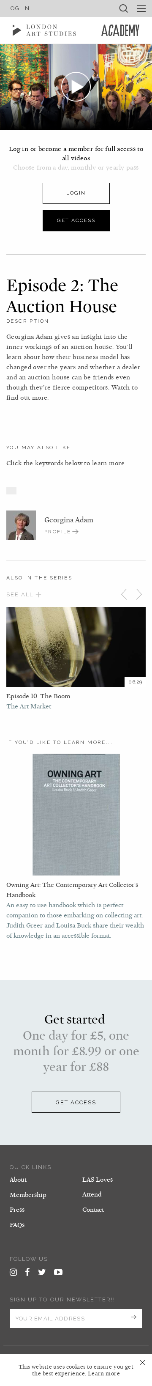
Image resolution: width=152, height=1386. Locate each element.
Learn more (104, 1374)
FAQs (17, 1224)
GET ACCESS (76, 1102)
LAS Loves (97, 1179)
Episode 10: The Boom (38, 696)
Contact (93, 1209)
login (76, 193)
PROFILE (57, 532)
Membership (28, 1194)
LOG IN (18, 8)
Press (17, 1209)
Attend (91, 1194)
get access (76, 220)
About (18, 1179)
